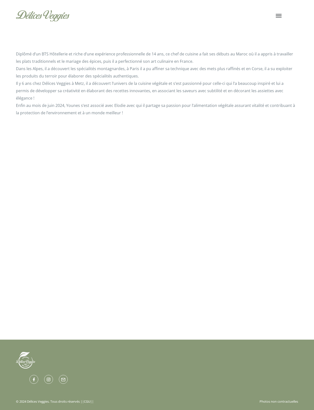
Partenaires (197, 15)
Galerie (166, 15)
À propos (114, 15)
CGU (87, 401)
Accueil (85, 15)
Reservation (233, 15)
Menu (140, 15)
